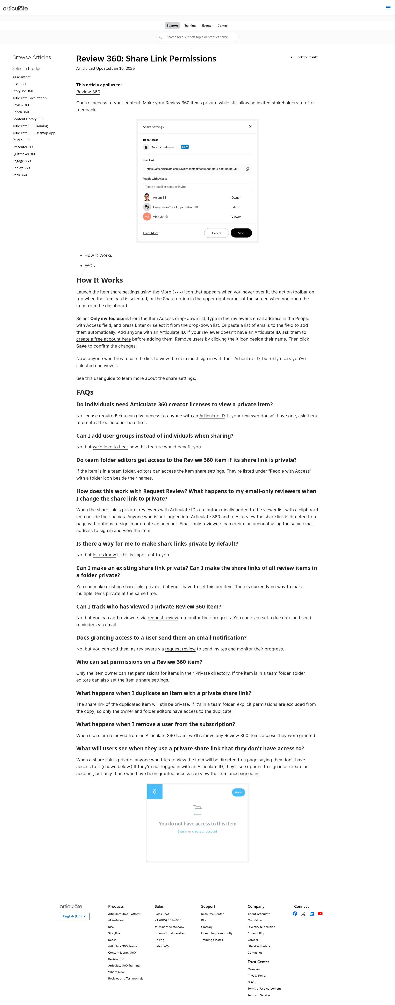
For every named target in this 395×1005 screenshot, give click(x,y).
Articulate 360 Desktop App (34, 133)
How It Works (98, 255)
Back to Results (306, 57)
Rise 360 (19, 84)
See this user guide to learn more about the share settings (135, 378)
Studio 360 (21, 140)
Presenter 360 (23, 147)
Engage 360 (22, 161)
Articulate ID (172, 332)
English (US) (76, 917)
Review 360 (21, 105)
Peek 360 (20, 175)
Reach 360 (21, 112)
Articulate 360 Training (30, 126)
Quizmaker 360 (24, 154)
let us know (104, 554)
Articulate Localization (30, 98)
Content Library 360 (28, 119)
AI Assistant (22, 77)
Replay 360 (21, 168)
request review (163, 617)
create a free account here (103, 339)
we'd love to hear (110, 446)
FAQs (90, 265)
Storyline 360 (23, 91)
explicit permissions (257, 704)
